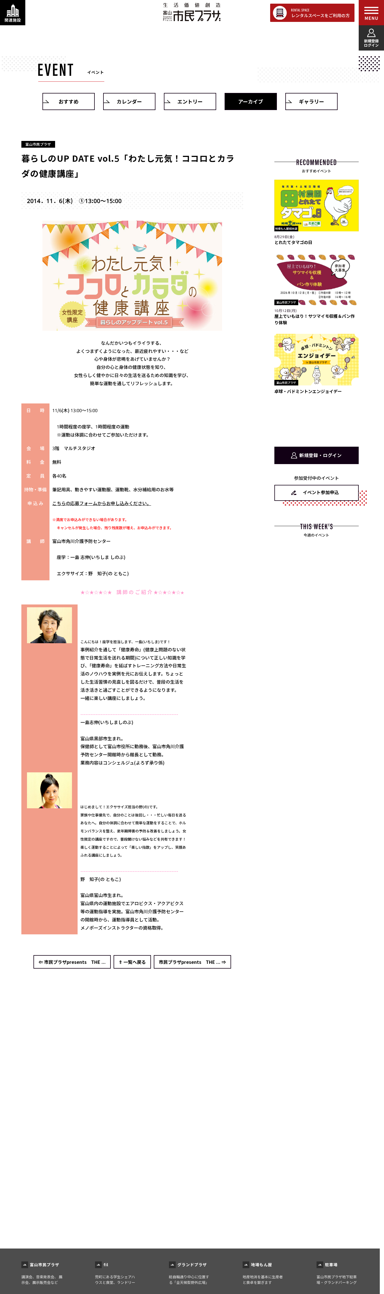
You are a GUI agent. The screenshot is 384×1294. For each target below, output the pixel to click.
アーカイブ (250, 101)
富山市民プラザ (191, 12)
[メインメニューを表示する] (371, 12)
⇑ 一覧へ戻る (132, 961)
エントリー (190, 101)
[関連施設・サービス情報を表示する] (12, 12)
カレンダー (129, 101)
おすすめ (68, 101)
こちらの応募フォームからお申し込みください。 (101, 503)
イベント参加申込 (321, 492)
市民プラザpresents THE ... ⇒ (192, 961)
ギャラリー (311, 101)
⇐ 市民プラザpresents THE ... (72, 961)
